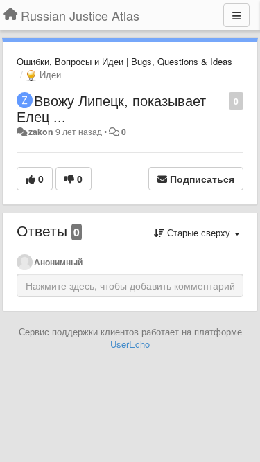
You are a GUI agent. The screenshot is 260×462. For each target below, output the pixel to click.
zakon (40, 131)
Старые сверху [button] (198, 232)
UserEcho (130, 343)
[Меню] (236, 15)
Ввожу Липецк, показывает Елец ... (111, 108)
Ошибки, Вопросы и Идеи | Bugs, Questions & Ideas (124, 61)
